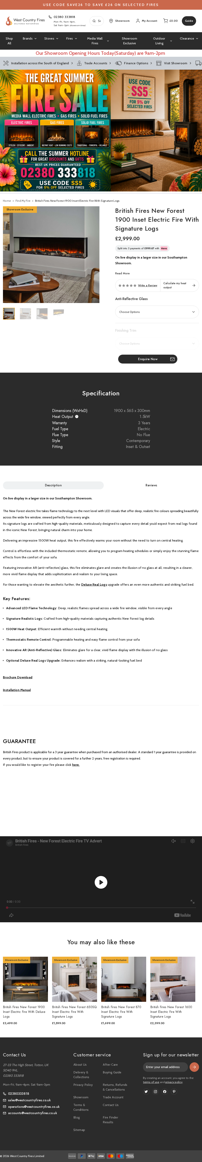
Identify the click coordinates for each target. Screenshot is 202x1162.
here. (76, 765)
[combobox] (97, 21)
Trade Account (113, 1097)
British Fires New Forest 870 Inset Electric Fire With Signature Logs (121, 1012)
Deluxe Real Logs (94, 584)
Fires (69, 38)
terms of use (151, 1082)
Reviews (151, 485)
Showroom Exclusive (129, 41)
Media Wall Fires (95, 41)
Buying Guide (112, 1072)
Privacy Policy (83, 1085)
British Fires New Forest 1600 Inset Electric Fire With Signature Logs (171, 1012)
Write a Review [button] (147, 285)
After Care (110, 1064)
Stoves (49, 38)
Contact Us (111, 1105)
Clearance (187, 38)
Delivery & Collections (81, 1074)
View (22, 979)
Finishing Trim (125, 330)
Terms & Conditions (81, 1107)
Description (53, 485)
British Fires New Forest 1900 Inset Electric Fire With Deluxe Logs (24, 1012)
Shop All (9, 41)
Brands (28, 38)
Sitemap (79, 1130)
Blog (76, 1117)
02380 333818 (64, 17)
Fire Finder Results (110, 1120)
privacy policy (173, 1082)
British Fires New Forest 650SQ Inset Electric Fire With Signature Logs (74, 1012)
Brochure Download (17, 677)
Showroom (81, 1097)
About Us (80, 1064)
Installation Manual (17, 690)
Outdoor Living (159, 41)
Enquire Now (147, 359)
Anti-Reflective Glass (131, 298)
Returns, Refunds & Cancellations (115, 1087)
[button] (101, 130)
